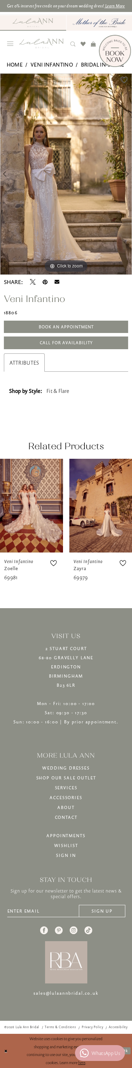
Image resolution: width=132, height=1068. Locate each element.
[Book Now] (115, 51)
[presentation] (31, 505)
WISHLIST (66, 845)
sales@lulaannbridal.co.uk (65, 993)
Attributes (24, 362)
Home (15, 64)
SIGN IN (66, 855)
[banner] (41, 43)
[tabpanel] (66, 174)
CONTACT (66, 817)
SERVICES (66, 788)
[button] (10, 43)
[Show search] (73, 43)
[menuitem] (33, 23)
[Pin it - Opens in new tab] (45, 282)
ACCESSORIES (66, 798)
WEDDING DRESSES (66, 768)
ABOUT (65, 807)
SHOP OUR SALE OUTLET (66, 778)
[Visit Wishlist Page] (83, 43)
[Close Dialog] (6, 1051)
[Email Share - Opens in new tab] (57, 281)
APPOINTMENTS (65, 836)
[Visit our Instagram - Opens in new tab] (73, 930)
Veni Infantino (52, 64)
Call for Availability (66, 343)
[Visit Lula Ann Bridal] (33, 22)
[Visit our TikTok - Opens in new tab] (88, 930)
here (81, 1062)
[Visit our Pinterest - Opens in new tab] (59, 930)
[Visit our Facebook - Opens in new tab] (44, 930)
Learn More (115, 6)
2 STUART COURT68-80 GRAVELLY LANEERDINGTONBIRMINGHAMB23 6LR (66, 667)
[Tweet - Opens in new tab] (33, 282)
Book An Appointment (66, 327)
